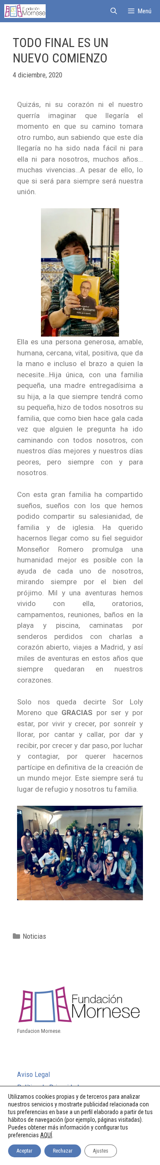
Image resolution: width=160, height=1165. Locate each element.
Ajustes (100, 1151)
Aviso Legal (33, 1074)
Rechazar (63, 1151)
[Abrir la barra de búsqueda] (113, 11)
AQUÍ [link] (46, 1135)
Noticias (34, 936)
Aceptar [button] (24, 1151)
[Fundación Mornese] (25, 11)
